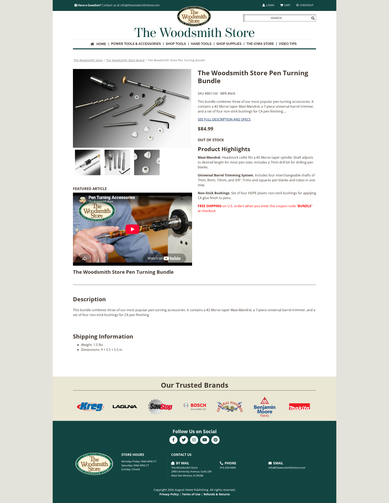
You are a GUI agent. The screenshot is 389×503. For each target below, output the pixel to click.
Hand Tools (201, 44)
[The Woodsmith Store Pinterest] (215, 440)
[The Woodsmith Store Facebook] (173, 440)
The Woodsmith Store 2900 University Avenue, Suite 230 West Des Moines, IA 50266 (191, 471)
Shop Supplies (229, 44)
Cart (286, 5)
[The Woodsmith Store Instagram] (194, 440)
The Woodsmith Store (88, 60)
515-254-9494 (228, 467)
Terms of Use (191, 494)
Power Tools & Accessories (136, 44)
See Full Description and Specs (224, 119)
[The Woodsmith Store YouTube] (204, 440)
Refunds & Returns (217, 494)
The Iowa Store (260, 44)
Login (269, 5)
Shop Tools (176, 44)
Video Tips (288, 44)
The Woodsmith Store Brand (125, 60)
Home (100, 44)
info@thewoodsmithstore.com (287, 467)
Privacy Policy (169, 494)
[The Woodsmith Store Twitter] (184, 440)
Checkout (306, 5)
